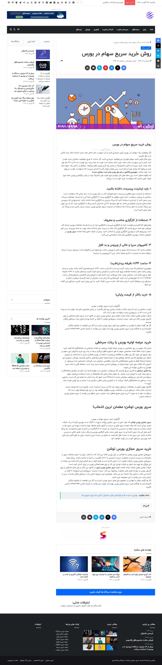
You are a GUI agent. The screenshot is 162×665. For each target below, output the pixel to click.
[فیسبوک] (123, 67)
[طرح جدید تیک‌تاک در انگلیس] (41, 358)
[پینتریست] (105, 67)
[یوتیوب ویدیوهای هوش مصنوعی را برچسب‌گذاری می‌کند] (100, 647)
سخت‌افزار (135, 29)
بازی (144, 29)
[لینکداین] (111, 67)
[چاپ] (87, 67)
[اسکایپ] (99, 67)
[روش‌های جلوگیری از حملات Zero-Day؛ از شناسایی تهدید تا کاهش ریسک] (41, 330)
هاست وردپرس (13, 660)
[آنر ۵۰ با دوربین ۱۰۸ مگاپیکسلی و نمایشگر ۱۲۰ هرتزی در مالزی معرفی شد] (43, 89)
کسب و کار (141, 42)
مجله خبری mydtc (62, 645)
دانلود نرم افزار (106, 527)
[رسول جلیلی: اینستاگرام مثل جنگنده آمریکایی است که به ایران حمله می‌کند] (88, 640)
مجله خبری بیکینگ (62, 631)
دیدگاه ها (15, 41)
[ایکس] (117, 67)
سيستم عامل (123, 29)
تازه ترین (31, 41)
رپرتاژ (145, 505)
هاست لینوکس (55, 9)
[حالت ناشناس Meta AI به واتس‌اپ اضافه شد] (20, 358)
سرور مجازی (135, 660)
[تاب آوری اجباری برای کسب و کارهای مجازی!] (137, 564)
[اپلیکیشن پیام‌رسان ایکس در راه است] (20, 330)
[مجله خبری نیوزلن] (150, 16)
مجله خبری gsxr (62, 642)
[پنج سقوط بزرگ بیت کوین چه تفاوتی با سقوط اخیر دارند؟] (43, 192)
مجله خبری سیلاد (62, 647)
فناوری (96, 29)
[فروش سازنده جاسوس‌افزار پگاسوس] (43, 65)
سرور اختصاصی (38, 660)
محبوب (46, 41)
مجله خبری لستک (62, 639)
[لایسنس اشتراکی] (43, 54)
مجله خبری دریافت (62, 650)
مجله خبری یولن (62, 637)
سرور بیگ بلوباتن (26, 660)
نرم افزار (79, 29)
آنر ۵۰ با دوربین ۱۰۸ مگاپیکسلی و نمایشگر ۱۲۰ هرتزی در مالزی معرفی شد (24, 88)
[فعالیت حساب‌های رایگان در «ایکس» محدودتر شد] (111, 647)
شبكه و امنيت (107, 29)
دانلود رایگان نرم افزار (94, 606)
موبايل (87, 29)
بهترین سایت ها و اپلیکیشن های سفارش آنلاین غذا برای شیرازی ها (109, 495)
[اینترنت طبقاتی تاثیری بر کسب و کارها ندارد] (74, 564)
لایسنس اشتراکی (27, 51)
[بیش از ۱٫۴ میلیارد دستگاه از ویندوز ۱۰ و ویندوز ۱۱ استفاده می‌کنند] (43, 77)
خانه (151, 29)
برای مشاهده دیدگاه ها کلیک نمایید (105, 592)
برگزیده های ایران (62, 634)
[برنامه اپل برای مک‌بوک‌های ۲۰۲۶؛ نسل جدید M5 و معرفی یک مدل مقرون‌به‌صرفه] (88, 647)
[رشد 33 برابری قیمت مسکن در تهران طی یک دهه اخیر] (111, 633)
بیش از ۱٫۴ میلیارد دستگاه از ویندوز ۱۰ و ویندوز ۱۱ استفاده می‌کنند (23, 76)
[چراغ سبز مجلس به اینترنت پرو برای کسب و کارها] (105, 564)
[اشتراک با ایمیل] (93, 67)
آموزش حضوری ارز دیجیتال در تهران (73, 606)
